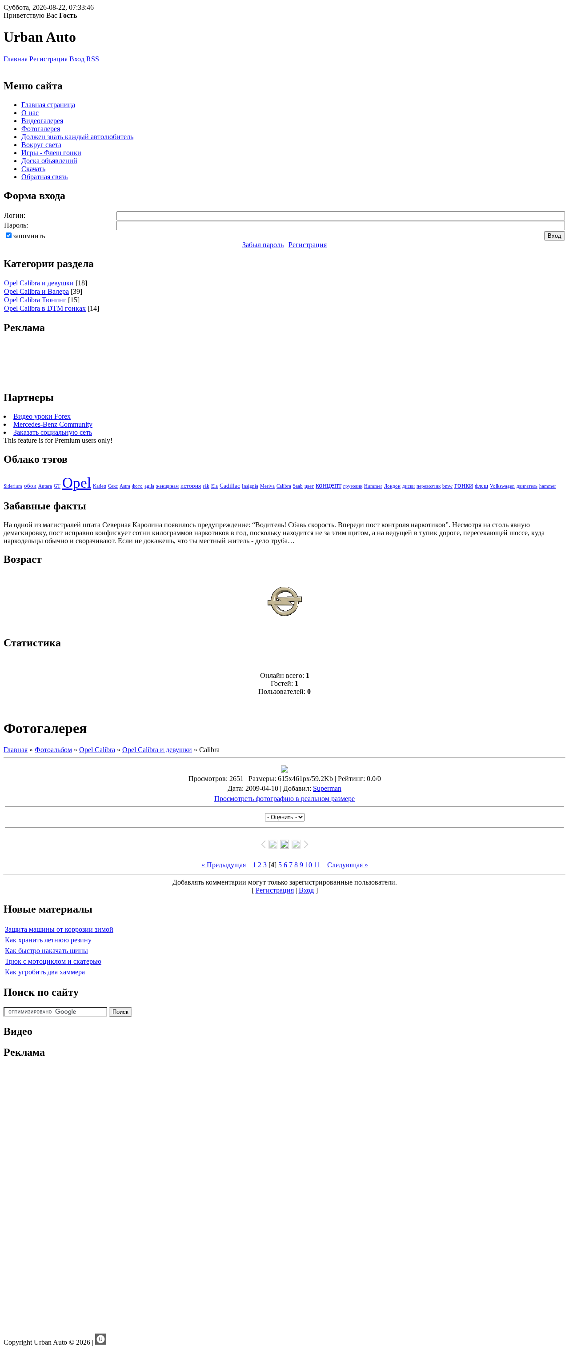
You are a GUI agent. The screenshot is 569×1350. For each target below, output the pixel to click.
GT (57, 486)
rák (206, 486)
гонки (463, 485)
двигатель (527, 486)
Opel (76, 482)
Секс (113, 486)
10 (308, 865)
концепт (328, 485)
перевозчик (429, 486)
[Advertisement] (284, 363)
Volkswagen (502, 486)
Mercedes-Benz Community (52, 424)
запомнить (29, 236)
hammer (547, 486)
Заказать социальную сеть (52, 432)
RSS (92, 59)
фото (137, 486)
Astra (125, 486)
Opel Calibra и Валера (36, 291)
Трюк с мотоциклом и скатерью (53, 961)
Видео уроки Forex (42, 416)
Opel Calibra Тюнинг (35, 300)
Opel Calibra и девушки (39, 283)
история (190, 485)
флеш (481, 485)
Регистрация (48, 59)
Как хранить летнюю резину (48, 940)
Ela (214, 486)
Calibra (283, 486)
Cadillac (230, 485)
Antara (45, 486)
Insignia (250, 486)
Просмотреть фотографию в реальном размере (284, 798)
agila (149, 486)
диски (408, 486)
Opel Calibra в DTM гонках (45, 308)
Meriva (267, 486)
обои (30, 485)
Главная (16, 59)
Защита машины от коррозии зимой (59, 929)
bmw (447, 486)
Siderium (13, 486)
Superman (327, 788)
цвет (309, 486)
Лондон (392, 486)
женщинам (167, 486)
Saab (298, 486)
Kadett (99, 486)
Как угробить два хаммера (45, 972)
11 (317, 865)
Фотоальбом (53, 749)
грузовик (352, 486)
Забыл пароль (263, 244)
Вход (76, 59)
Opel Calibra (97, 749)
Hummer (373, 486)
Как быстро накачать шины (46, 950)
